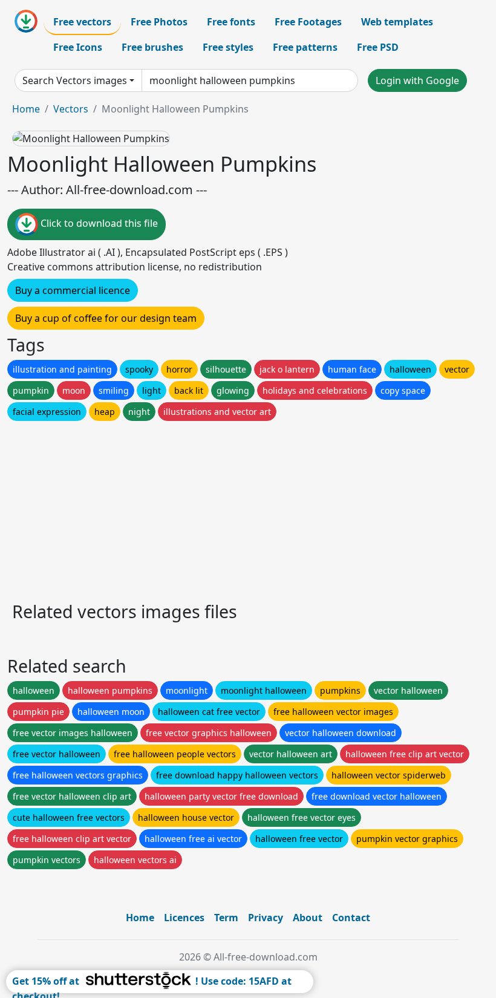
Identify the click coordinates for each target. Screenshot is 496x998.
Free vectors (82, 21)
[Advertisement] (248, 508)
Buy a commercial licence (72, 290)
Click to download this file (98, 223)
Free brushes (152, 47)
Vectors (70, 109)
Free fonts (231, 21)
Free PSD (378, 47)
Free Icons (77, 47)
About (307, 917)
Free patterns (305, 47)
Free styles (228, 47)
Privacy (265, 917)
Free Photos (159, 21)
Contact (351, 917)
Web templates (397, 21)
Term (226, 917)
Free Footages (308, 21)
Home (26, 109)
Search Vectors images (74, 80)
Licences (184, 917)
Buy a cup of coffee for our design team (106, 318)
